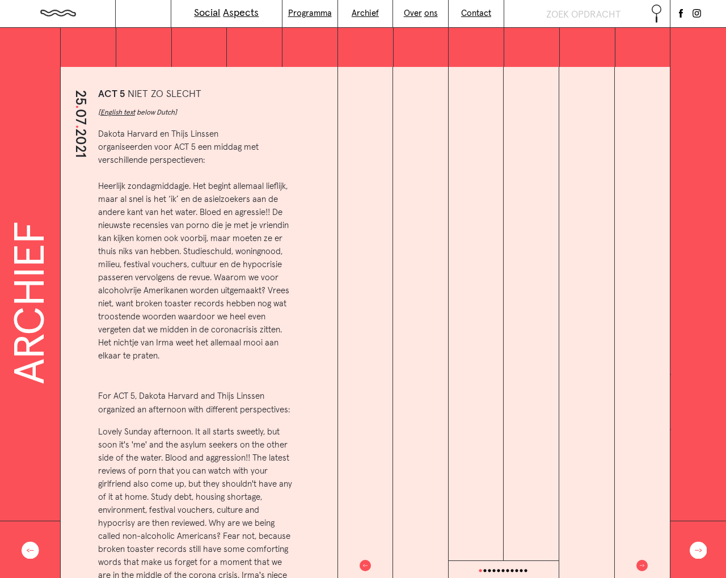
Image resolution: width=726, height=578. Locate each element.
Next (642, 565)
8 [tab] (512, 570)
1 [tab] (480, 570)
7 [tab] (507, 570)
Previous (365, 565)
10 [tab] (521, 570)
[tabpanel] (504, 313)
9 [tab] (517, 570)
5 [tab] (498, 570)
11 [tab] (526, 570)
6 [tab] (503, 570)
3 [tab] (489, 570)
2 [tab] (485, 570)
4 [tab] (494, 570)
